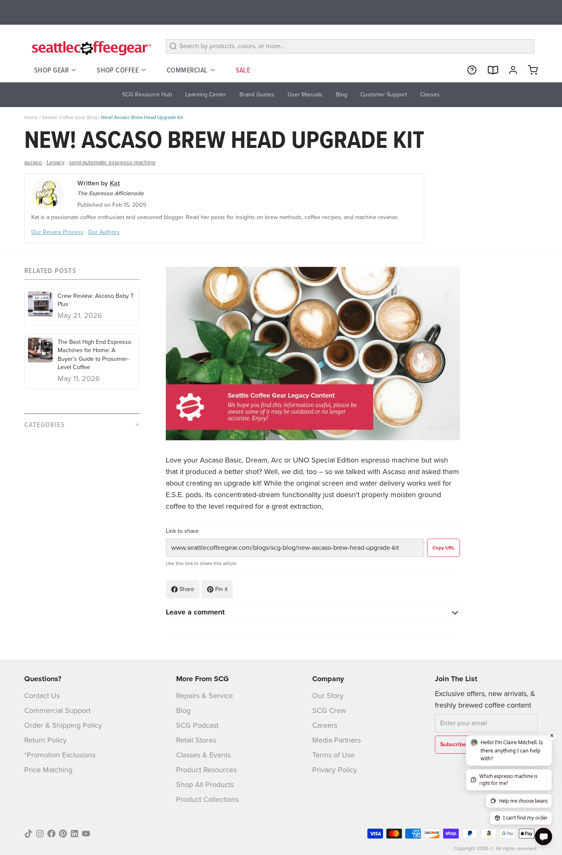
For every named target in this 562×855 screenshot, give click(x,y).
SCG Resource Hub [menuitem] (147, 94)
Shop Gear (51, 70)
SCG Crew (329, 710)
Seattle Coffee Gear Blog (69, 117)
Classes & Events (203, 755)
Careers (324, 725)
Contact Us (42, 695)
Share (186, 589)
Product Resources (206, 769)
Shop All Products (205, 784)
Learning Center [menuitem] (205, 94)
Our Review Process (57, 232)
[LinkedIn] (74, 833)
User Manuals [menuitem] (305, 94)
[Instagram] (40, 833)
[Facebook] (51, 833)
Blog (183, 710)
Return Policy (45, 740)
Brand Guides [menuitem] (256, 94)
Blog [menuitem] (341, 94)
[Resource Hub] (468, 70)
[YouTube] (86, 833)
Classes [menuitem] (430, 94)
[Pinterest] (63, 833)
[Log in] (510, 70)
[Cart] (529, 70)
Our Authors (104, 232)
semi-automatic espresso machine (112, 162)
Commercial (187, 70)
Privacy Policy (334, 769)
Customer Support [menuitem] (383, 94)
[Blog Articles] (489, 70)
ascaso (33, 162)
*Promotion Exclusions (59, 755)
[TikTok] (28, 833)
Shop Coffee (118, 70)
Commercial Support (57, 710)
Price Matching (48, 769)
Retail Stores (196, 740)
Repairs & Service (204, 695)
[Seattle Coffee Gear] (90, 47)
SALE (243, 70)
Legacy (55, 162)
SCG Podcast (197, 725)
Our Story (328, 695)
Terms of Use (333, 755)
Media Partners (336, 740)
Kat (115, 183)
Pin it (221, 589)
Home (31, 117)
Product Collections (207, 799)
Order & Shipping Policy (63, 725)
